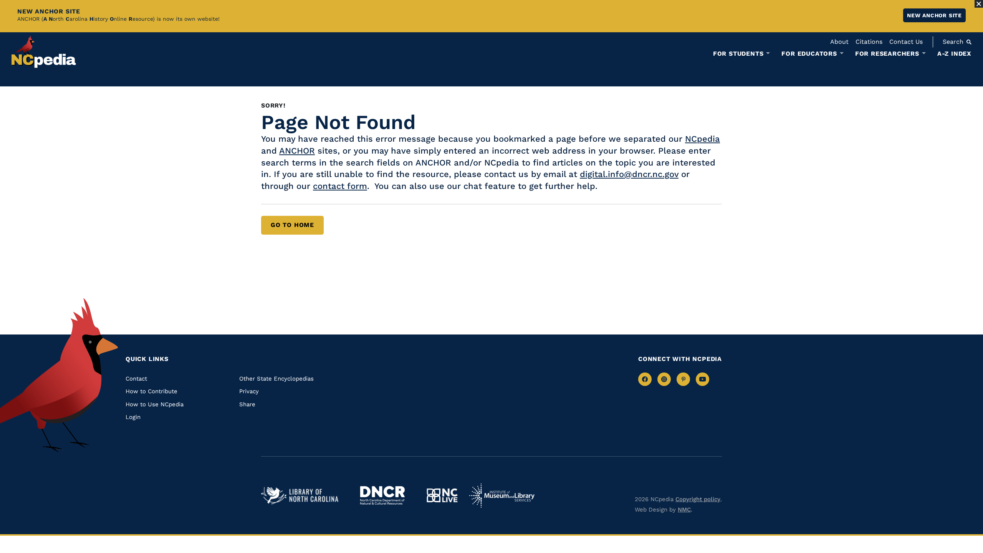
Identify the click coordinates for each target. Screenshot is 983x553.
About (839, 41)
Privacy (249, 391)
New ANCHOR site (934, 15)
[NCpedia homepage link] (44, 51)
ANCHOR (297, 151)
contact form (340, 186)
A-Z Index (954, 53)
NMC (684, 509)
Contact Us (906, 41)
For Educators (809, 53)
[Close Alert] (979, 4)
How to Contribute (151, 391)
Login (133, 417)
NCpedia (702, 139)
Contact (136, 378)
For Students (738, 53)
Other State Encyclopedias (276, 378)
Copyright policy (697, 499)
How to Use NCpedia (155, 404)
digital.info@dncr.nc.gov (629, 174)
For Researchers (887, 53)
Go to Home (292, 224)
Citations (869, 41)
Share (247, 404)
